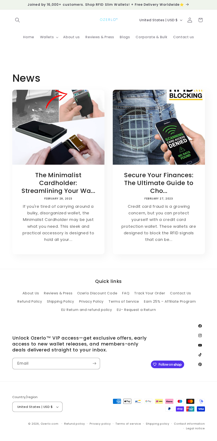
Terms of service (128, 424)
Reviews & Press (58, 293)
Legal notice (195, 428)
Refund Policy (29, 301)
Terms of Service (123, 301)
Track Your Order (149, 293)
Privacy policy (100, 424)
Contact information (189, 424)
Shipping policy (157, 424)
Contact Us (180, 293)
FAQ (125, 293)
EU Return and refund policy (86, 309)
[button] (17, 20)
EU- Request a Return (136, 309)
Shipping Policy (60, 301)
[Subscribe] (94, 363)
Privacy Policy (91, 301)
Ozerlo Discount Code (97, 293)
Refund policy (74, 424)
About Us (30, 293)
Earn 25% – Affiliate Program (170, 301)
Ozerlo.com (49, 424)
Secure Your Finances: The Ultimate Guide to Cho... (158, 183)
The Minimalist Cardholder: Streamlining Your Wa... (58, 183)
